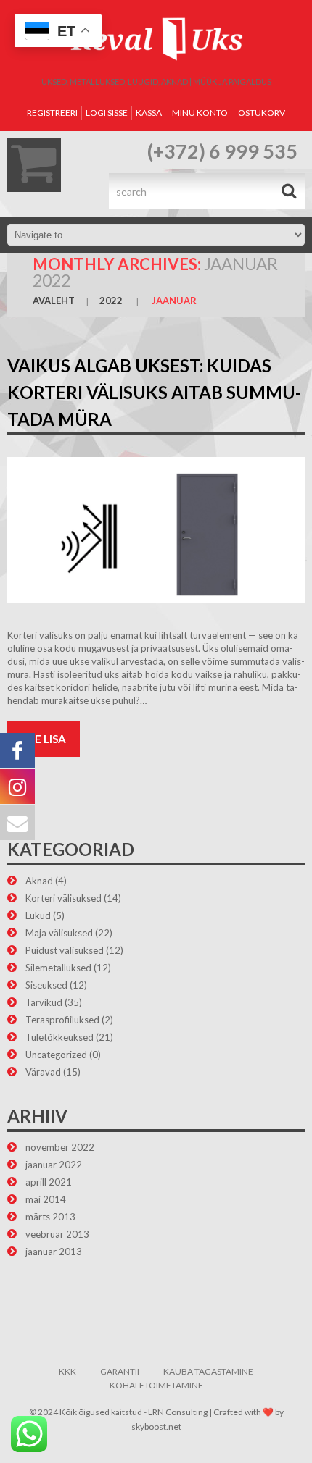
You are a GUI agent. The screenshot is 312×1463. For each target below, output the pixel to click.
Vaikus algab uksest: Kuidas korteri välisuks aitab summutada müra (154, 392)
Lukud (38, 915)
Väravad (43, 1072)
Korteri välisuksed (63, 898)
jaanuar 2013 (53, 1251)
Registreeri (52, 112)
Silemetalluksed (58, 967)
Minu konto (200, 112)
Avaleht (54, 300)
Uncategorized (56, 1054)
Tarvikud (43, 1002)
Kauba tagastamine (208, 1371)
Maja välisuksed (59, 933)
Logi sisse (107, 112)
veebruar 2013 (57, 1234)
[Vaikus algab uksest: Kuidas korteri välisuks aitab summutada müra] (156, 530)
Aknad (39, 880)
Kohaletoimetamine (156, 1385)
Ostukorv (261, 112)
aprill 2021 (48, 1182)
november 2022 (59, 1147)
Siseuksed (46, 985)
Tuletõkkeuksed (59, 1037)
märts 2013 (50, 1217)
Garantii (119, 1371)
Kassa (149, 112)
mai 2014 (45, 1199)
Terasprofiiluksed (62, 1020)
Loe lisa (43, 738)
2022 (111, 300)
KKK (67, 1371)
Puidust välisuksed (64, 950)
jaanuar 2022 (53, 1164)
